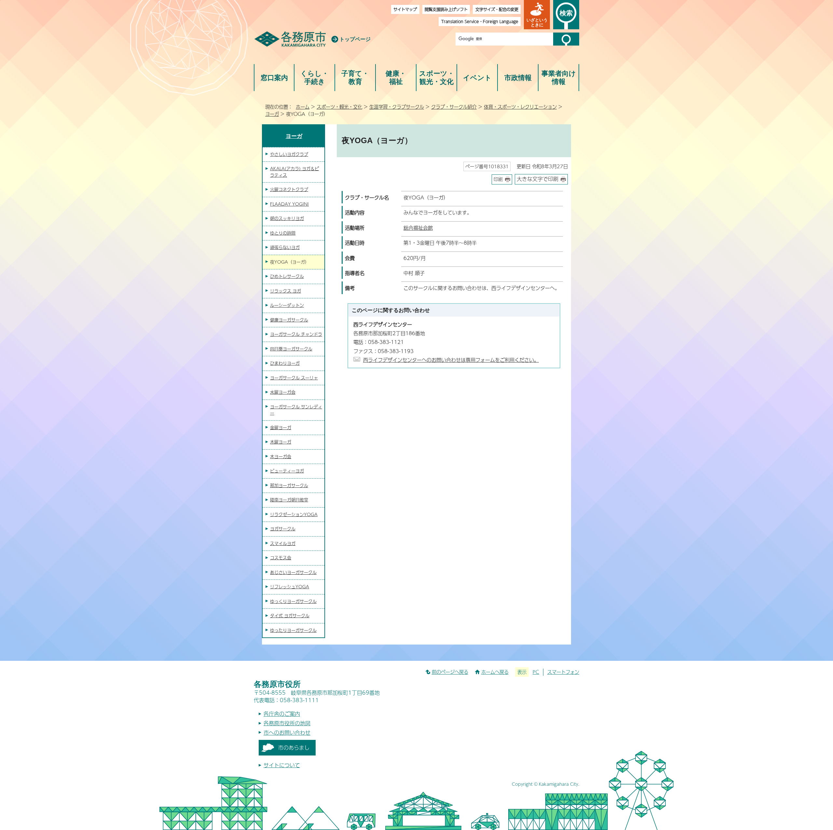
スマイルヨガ (282, 543)
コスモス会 (280, 557)
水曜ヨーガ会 (282, 392)
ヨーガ (272, 113)
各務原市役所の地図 (287, 723)
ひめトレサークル (287, 276)
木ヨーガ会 (280, 456)
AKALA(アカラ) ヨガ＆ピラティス (294, 171)
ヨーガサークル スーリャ (294, 377)
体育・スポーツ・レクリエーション (520, 106)
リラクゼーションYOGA (294, 514)
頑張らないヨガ (285, 247)
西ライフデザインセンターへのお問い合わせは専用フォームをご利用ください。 (451, 359)
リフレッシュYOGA (289, 586)
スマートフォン (563, 671)
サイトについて (282, 765)
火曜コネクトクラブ (289, 189)
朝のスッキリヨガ (287, 218)
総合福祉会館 (418, 227)
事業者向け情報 (558, 78)
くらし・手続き (314, 78)
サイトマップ (405, 9)
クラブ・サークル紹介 (454, 106)
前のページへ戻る (450, 671)
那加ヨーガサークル (289, 485)
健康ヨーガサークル (289, 320)
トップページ (355, 39)
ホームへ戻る (495, 671)
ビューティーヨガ (287, 471)
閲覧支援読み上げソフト (446, 9)
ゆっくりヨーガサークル (293, 601)
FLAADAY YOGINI (289, 204)
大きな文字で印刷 (537, 179)
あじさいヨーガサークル (293, 572)
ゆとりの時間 (282, 233)
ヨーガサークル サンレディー (296, 409)
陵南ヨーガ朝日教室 (289, 500)
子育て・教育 (355, 78)
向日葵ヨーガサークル (291, 349)
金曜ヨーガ (280, 427)
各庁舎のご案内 (282, 714)
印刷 (498, 179)
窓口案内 (274, 77)
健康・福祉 (396, 78)
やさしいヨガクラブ (289, 154)
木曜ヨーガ (280, 442)
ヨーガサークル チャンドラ (296, 334)
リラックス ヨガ (285, 291)
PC (536, 671)
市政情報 (518, 77)
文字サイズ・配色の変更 (496, 9)
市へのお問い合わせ (287, 732)
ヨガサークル (282, 528)
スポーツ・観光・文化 (436, 78)
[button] (537, 14)
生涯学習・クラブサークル (396, 106)
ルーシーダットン (287, 305)
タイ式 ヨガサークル (289, 615)
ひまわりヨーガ (285, 363)
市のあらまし (293, 747)
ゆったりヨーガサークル (293, 630)
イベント (477, 77)
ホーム (302, 106)
